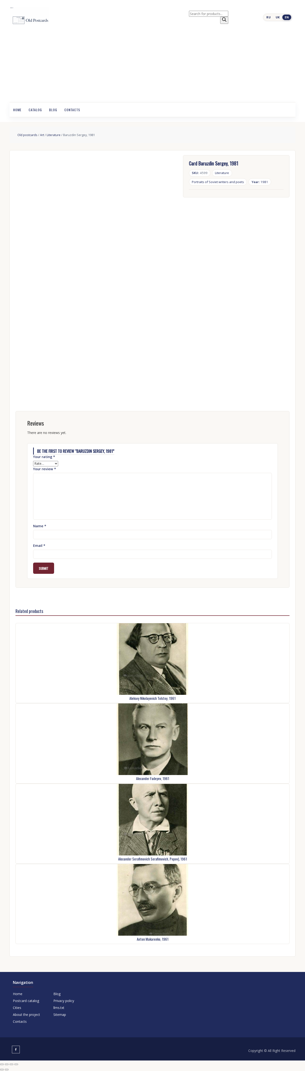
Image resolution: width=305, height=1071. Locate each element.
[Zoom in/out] (2, 1064)
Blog (53, 109)
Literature (54, 135)
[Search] (224, 20)
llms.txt (58, 1007)
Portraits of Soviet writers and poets (218, 182)
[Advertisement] (152, 66)
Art (42, 135)
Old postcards (27, 135)
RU (268, 17)
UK (278, 17)
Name (39, 526)
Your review (44, 469)
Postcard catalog (26, 1000)
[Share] (11, 1064)
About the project (26, 1014)
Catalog (35, 109)
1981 (260, 182)
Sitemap (59, 1014)
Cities (17, 1007)
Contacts (72, 109)
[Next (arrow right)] (7, 1069)
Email (39, 545)
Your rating (44, 456)
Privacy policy (63, 1000)
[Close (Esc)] (16, 1064)
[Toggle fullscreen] (7, 1064)
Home (17, 109)
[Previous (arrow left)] (2, 1069)
